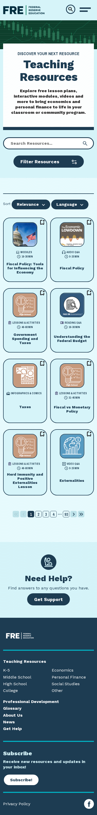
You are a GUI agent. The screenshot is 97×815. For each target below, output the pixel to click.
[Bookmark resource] (42, 222)
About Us (13, 715)
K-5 (6, 670)
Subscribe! (21, 779)
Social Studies (66, 684)
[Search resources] (85, 143)
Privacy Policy (16, 804)
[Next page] (73, 514)
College (10, 691)
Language (66, 204)
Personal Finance (69, 677)
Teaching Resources (24, 661)
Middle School (17, 677)
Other (57, 691)
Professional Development (31, 702)
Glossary (12, 708)
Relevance (28, 204)
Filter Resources (39, 161)
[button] (70, 9)
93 (66, 514)
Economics (62, 670)
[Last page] (81, 514)
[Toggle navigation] (85, 10)
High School (15, 684)
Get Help (12, 729)
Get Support (48, 599)
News (9, 722)
